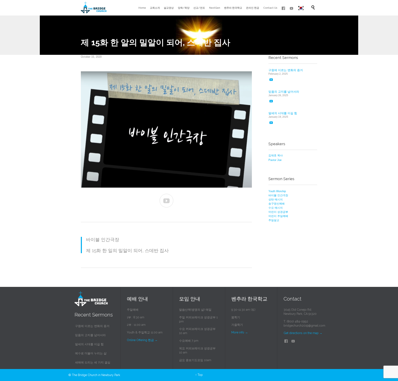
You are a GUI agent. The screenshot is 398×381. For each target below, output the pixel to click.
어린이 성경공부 (278, 211)
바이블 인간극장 (278, 195)
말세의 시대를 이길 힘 (282, 113)
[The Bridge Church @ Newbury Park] (94, 8)
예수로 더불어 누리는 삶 (91, 353)
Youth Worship (277, 191)
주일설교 (273, 220)
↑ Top (199, 374)
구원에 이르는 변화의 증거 (285, 70)
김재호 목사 (275, 155)
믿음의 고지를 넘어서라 (283, 91)
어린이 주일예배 (278, 216)
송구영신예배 (276, 203)
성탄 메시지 (275, 199)
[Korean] (301, 8)
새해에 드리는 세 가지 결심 (92, 362)
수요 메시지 (275, 207)
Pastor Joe (275, 160)
